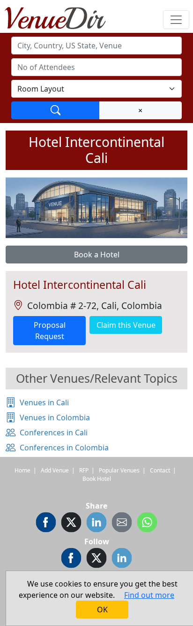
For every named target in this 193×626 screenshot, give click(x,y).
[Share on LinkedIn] (96, 523)
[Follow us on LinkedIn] (122, 559)
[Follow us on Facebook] (71, 559)
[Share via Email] (122, 523)
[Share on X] (71, 523)
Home (22, 470)
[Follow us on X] (96, 559)
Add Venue (55, 470)
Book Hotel (96, 479)
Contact (160, 470)
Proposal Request (50, 330)
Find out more (149, 595)
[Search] (55, 110)
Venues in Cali (44, 402)
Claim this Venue (126, 325)
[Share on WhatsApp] (147, 523)
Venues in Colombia (55, 417)
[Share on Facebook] (46, 523)
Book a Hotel (96, 254)
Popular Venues (119, 470)
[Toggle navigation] (176, 19)
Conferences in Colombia (64, 447)
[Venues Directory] (60, 16)
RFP (84, 470)
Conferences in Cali (54, 432)
